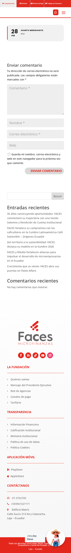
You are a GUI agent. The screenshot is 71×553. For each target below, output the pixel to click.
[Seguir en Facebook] (21, 355)
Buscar (58, 196)
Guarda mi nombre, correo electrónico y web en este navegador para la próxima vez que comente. (33, 159)
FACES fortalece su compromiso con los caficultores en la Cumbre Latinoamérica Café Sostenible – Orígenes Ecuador (35, 232)
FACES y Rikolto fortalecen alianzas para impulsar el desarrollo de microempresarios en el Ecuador (34, 256)
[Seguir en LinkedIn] (28, 355)
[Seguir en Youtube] (43, 355)
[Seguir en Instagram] (50, 355)
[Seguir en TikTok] (35, 355)
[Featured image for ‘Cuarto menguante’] (55, 17)
